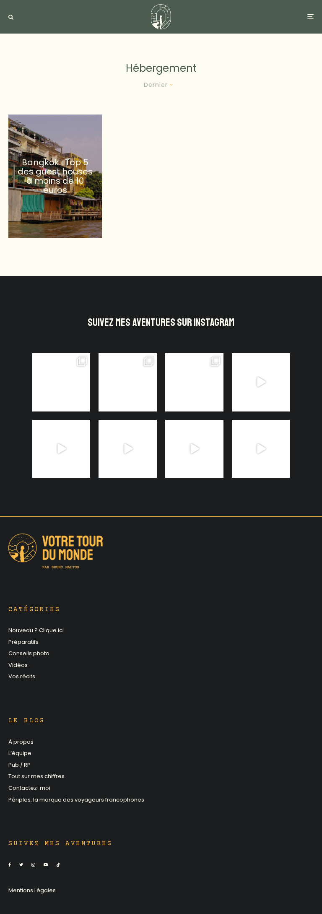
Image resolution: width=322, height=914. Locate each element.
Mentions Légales (32, 890)
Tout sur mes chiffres (36, 776)
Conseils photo (28, 653)
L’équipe (19, 753)
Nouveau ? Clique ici (36, 630)
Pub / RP (19, 765)
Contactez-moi (29, 788)
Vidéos (18, 665)
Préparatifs (23, 642)
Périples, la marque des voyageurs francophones (76, 800)
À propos (21, 742)
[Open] (61, 382)
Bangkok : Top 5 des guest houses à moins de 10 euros (55, 176)
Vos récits (21, 676)
